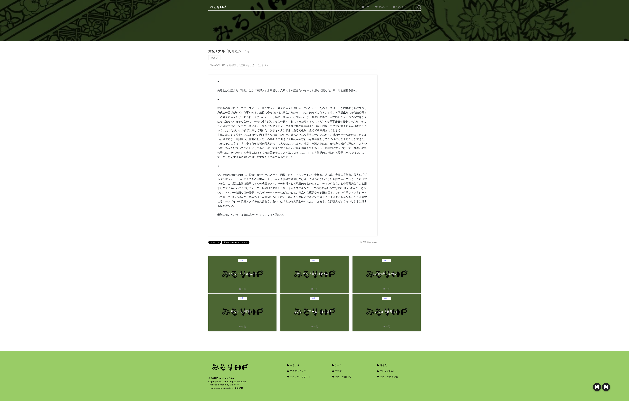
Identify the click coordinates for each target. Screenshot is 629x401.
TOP (367, 6)
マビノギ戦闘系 (342, 376)
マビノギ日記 (386, 371)
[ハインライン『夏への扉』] (606, 387)
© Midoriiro (368, 242)
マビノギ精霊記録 (388, 376)
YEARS (400, 6)
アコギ (338, 371)
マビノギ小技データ (300, 376)
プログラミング (297, 371)
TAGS (382, 6)
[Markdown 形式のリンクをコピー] (223, 65)
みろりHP (294, 365)
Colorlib (239, 388)
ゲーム (338, 365)
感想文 (214, 57)
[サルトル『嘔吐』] (597, 387)
